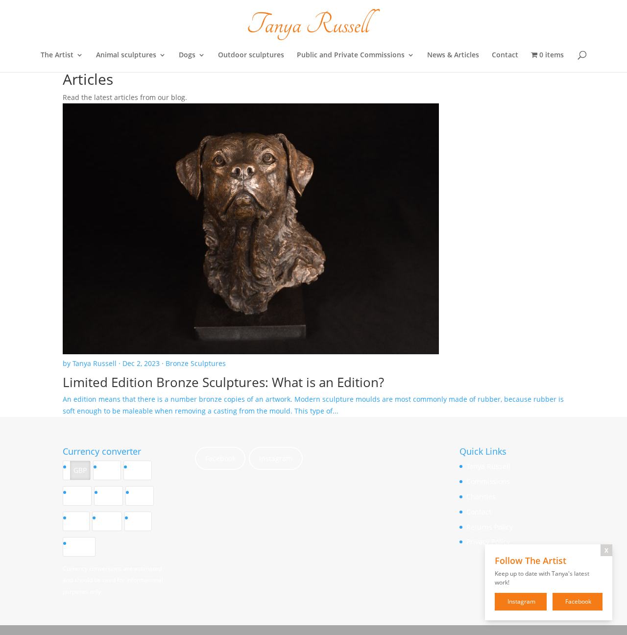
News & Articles (453, 55)
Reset (82, 546)
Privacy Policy (488, 541)
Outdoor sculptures (251, 55)
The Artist (57, 55)
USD (141, 470)
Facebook (220, 458)
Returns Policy (489, 527)
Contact (505, 55)
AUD (80, 495)
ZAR (141, 521)
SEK (79, 521)
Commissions (488, 481)
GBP (80, 470)
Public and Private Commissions (351, 55)
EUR (110, 470)
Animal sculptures (126, 55)
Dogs (187, 55)
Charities (481, 496)
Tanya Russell (488, 466)
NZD (112, 495)
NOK (110, 521)
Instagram (275, 458)
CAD (143, 495)
